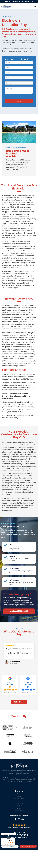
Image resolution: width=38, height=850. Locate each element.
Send (19, 101)
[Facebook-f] (15, 819)
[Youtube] (22, 819)
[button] (35, 6)
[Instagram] (19, 819)
